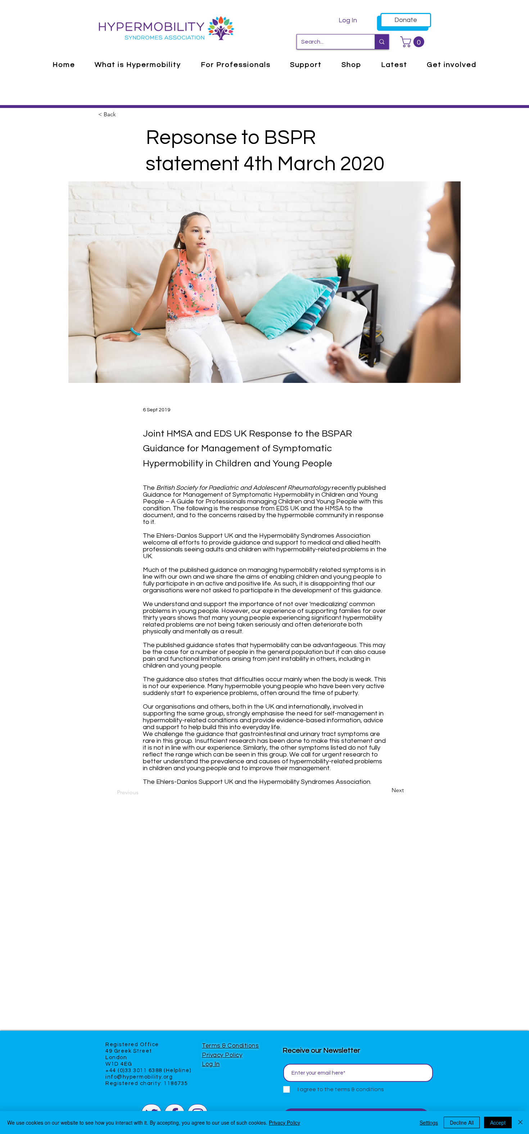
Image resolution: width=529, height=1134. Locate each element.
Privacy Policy (222, 1055)
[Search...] (382, 42)
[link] (413, 41)
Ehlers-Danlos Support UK (194, 781)
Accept (498, 1122)
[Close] (520, 1122)
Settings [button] (429, 1122)
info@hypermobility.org (139, 1077)
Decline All (462, 1122)
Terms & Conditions (230, 1046)
